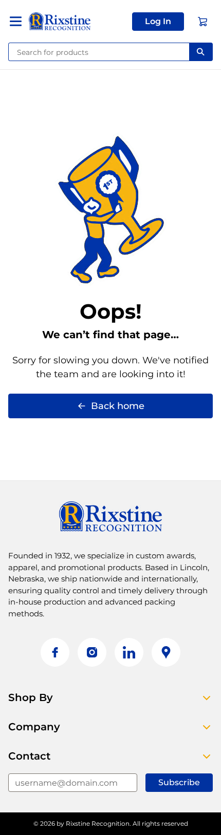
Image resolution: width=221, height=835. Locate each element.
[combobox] (99, 52)
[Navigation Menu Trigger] (15, 21)
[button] (158, 21)
